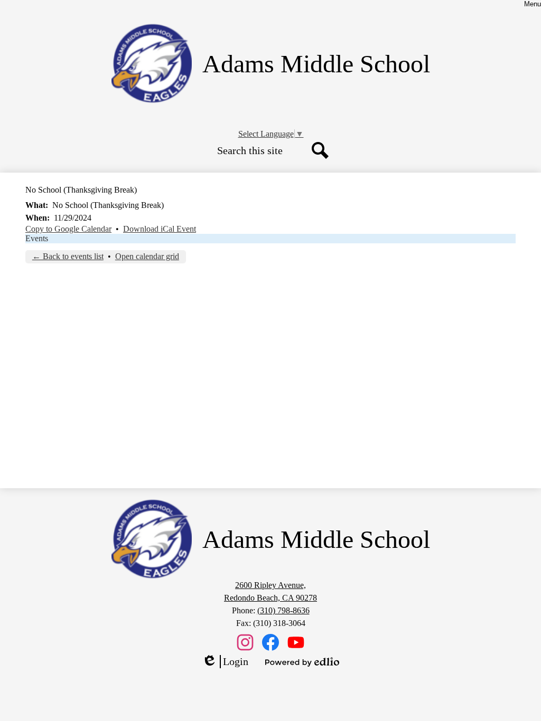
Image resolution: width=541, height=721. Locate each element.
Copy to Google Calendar (68, 228)
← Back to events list (68, 256)
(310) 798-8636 (283, 610)
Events (36, 238)
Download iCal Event (159, 228)
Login (225, 662)
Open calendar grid (147, 256)
